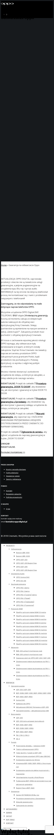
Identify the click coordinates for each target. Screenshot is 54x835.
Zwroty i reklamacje (13, 479)
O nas (8, 508)
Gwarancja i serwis (13, 476)
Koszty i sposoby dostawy (16, 469)
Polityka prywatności (14, 497)
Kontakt (9, 490)
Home (4, 265)
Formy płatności (12, 472)
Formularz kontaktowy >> (13, 452)
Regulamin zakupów (13, 494)
